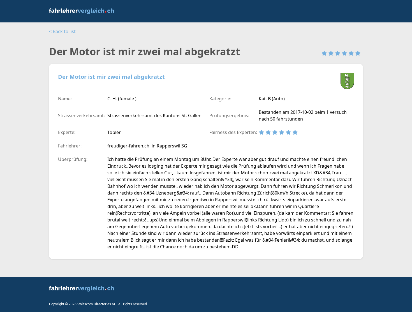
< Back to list (62, 31)
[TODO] (86, 11)
